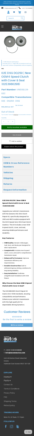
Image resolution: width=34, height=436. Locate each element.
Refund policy (9, 405)
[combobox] (15, 18)
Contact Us (8, 385)
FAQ (5, 397)
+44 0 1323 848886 (27, 8)
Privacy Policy (9, 393)
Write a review (17, 325)
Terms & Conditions (11, 389)
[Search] (22, 18)
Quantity (4, 117)
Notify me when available (17, 127)
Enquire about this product (13, 146)
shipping (16, 114)
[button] (2, 26)
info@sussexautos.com (10, 8)
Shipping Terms (10, 401)
